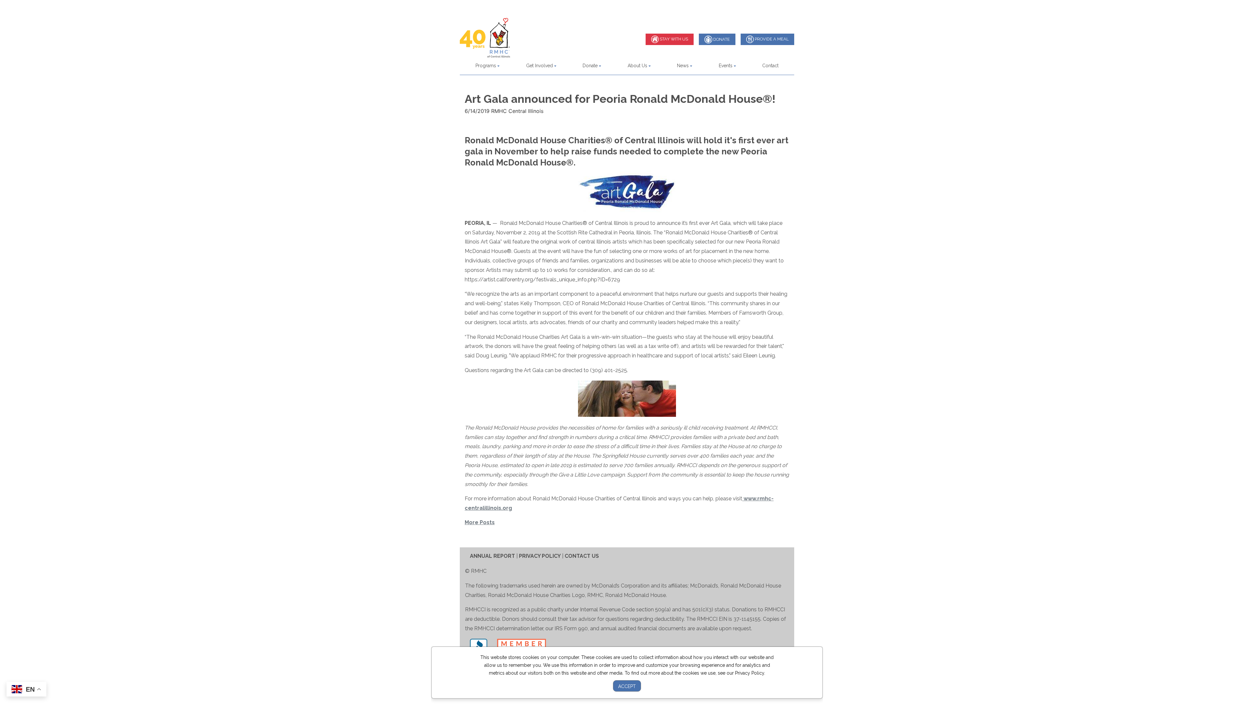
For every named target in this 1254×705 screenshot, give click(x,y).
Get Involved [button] (540, 65)
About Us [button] (638, 65)
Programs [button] (486, 65)
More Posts (480, 522)
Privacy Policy (540, 556)
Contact (770, 65)
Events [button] (726, 65)
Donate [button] (591, 65)
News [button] (683, 65)
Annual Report (492, 556)
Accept (627, 686)
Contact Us (582, 556)
